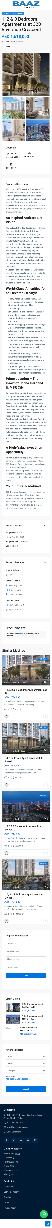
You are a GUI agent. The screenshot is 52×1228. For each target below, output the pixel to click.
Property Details (14, 525)
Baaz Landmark (14, 1132)
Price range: (10, 1076)
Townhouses (9, 1170)
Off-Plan (6, 13)
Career (7, 1202)
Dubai (6, 42)
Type (10, 1057)
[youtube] (28, 1140)
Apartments (17, 13)
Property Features (15, 562)
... (34, 705)
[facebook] (6, 1140)
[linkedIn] (21, 1140)
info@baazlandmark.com (18, 1127)
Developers (9, 1197)
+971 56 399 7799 (15, 1123)
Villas (6, 1174)
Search (26, 1089)
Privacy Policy (10, 1208)
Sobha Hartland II (17, 42)
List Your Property (11, 1192)
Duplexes (8, 1158)
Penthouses (9, 1162)
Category (11, 1071)
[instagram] (35, 1140)
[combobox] (26, 1064)
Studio (6, 1166)
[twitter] (14, 1140)
